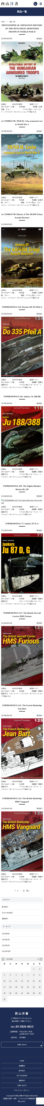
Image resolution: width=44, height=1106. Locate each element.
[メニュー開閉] (41, 4)
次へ (27, 890)
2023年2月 (6, 939)
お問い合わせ (22, 1044)
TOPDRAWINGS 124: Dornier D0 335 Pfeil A (22, 307)
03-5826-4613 (24, 1026)
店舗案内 (22, 1066)
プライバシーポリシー (22, 1090)
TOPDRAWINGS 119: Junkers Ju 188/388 (22, 396)
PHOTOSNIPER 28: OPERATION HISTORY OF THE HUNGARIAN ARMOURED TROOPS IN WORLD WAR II (22, 28)
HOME (3, 22)
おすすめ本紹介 (7, 913)
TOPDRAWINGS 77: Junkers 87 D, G (22, 523)
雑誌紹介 (5, 918)
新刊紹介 (39, 39)
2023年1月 (6, 945)
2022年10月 (6, 951)
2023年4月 (6, 933)
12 (24, 890)
